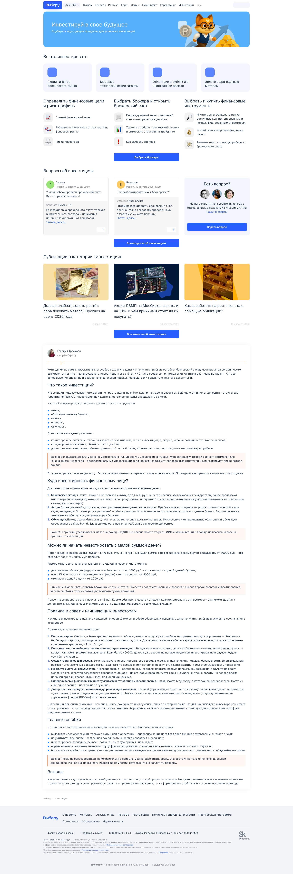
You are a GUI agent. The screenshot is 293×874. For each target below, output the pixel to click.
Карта (136, 814)
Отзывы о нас (105, 814)
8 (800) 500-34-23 (120, 832)
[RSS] (72, 864)
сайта (145, 814)
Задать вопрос (217, 227)
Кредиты (100, 5)
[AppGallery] (243, 864)
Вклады (87, 5)
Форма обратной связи (60, 832)
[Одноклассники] (51, 864)
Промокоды (70, 821)
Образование (91, 821)
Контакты (86, 814)
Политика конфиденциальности (173, 814)
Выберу (47, 798)
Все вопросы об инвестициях (146, 243)
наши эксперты (217, 211)
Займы (135, 5)
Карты (125, 5)
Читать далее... (56, 222)
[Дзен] (65, 864)
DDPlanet (170, 864)
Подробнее (163, 852)
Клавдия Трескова (64, 353)
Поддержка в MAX (91, 832)
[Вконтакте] (44, 864)
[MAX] (58, 864)
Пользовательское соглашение (119, 845)
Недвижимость (113, 821)
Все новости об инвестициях (146, 334)
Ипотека (113, 5)
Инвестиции (186, 5)
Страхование (168, 5)
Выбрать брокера (146, 157)
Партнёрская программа (215, 814)
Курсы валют (150, 5)
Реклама (123, 814)
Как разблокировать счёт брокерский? (143, 192)
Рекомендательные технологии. (95, 850)
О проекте (69, 814)
